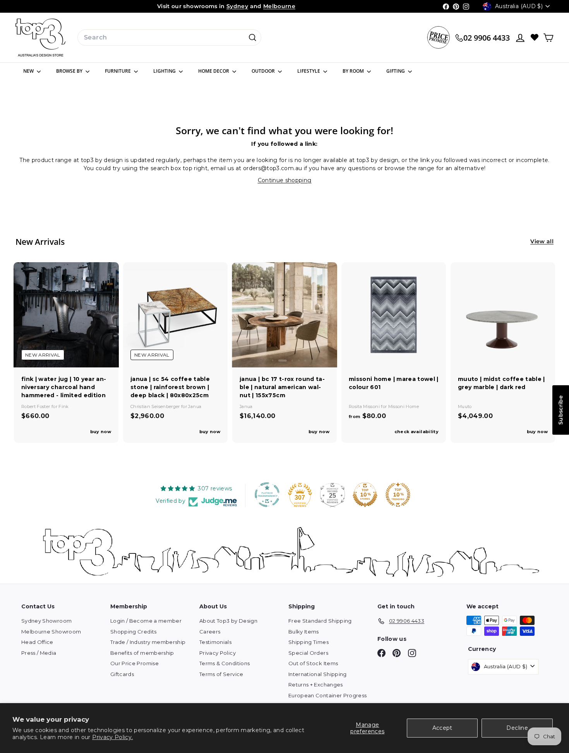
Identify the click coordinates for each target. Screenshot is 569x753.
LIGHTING (165, 71)
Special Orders (308, 653)
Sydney (237, 6)
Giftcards (122, 674)
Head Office (37, 642)
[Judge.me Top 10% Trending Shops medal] (398, 494)
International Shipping (317, 674)
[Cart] (548, 37)
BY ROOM (354, 71)
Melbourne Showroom (51, 631)
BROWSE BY (70, 71)
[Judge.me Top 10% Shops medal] (365, 494)
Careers (209, 631)
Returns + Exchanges (315, 684)
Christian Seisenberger (155, 406)
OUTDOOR (264, 71)
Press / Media (39, 653)
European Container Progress (327, 695)
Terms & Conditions (224, 663)
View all (542, 241)
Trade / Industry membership (147, 642)
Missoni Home (403, 406)
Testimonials (215, 642)
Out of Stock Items (313, 663)
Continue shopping (285, 180)
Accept (442, 727)
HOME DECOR (214, 71)
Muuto (465, 406)
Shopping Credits (133, 631)
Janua (194, 406)
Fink (63, 406)
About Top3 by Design (228, 621)
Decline (517, 727)
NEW (29, 71)
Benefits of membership (142, 653)
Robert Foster (36, 406)
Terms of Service (221, 674)
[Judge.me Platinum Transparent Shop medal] (267, 494)
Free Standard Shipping (320, 621)
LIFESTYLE (309, 71)
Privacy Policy (217, 653)
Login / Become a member (146, 621)
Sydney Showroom (46, 621)
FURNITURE (118, 71)
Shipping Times (308, 642)
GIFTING (396, 71)
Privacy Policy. (112, 737)
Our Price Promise (134, 663)
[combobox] (169, 37)
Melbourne (279, 6)
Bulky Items (303, 631)
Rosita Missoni (365, 406)
